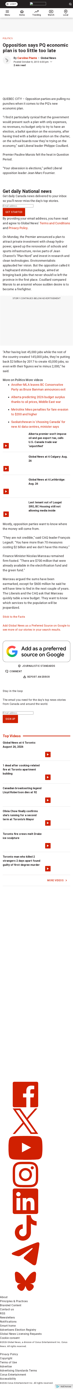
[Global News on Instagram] (25, 1186)
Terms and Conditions (55, 223)
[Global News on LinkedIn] (25, 1213)
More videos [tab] (34, 380)
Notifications (8, 1321)
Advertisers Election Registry (18, 1329)
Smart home (8, 1325)
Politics (8, 38)
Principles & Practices (14, 1301)
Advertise (6, 1366)
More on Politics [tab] (14, 380)
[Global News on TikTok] (25, 1239)
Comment (16, 671)
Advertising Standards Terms (18, 1370)
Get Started (13, 212)
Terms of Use (8, 1362)
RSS (2, 1313)
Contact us (7, 1309)
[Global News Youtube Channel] (25, 1159)
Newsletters (7, 1317)
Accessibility (8, 1378)
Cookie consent (10, 1338)
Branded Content (10, 1305)
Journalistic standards (38, 666)
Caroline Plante (27, 58)
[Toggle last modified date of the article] (51, 62)
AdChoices (66, 1386)
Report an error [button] (38, 676)
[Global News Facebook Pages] (25, 1106)
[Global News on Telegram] (25, 1266)
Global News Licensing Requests (21, 1333)
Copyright (6, 1358)
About (4, 1297)
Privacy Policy (18, 228)
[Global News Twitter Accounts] (25, 1133)
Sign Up (10, 719)
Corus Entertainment (13, 1374)
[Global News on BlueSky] (25, 1293)
